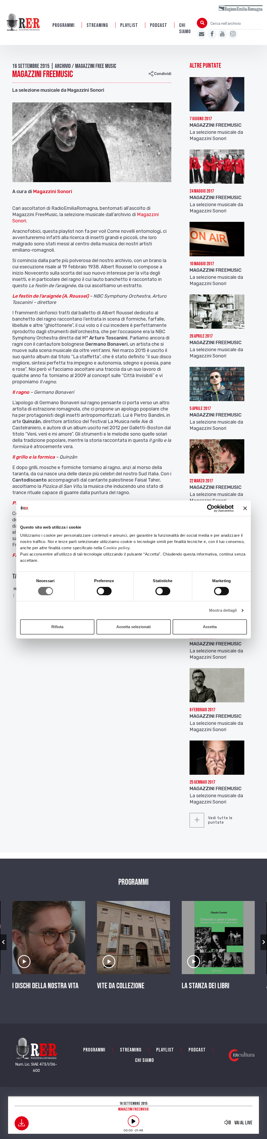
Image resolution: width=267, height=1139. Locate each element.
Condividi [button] (162, 74)
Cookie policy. (117, 548)
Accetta (210, 627)
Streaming (97, 25)
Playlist (129, 25)
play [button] (133, 1121)
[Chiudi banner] (245, 508)
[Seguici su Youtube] (222, 34)
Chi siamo (185, 28)
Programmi (63, 25)
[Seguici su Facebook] (212, 34)
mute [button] (227, 1122)
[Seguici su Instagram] (233, 34)
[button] (3, 942)
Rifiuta (57, 627)
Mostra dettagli (223, 610)
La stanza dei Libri (205, 986)
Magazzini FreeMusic (215, 125)
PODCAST (158, 25)
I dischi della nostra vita (45, 986)
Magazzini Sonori (52, 191)
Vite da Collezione (120, 986)
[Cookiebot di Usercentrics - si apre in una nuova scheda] (211, 508)
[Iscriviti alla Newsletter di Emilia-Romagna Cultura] (201, 34)
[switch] (104, 591)
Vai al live (243, 1123)
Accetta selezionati (133, 627)
